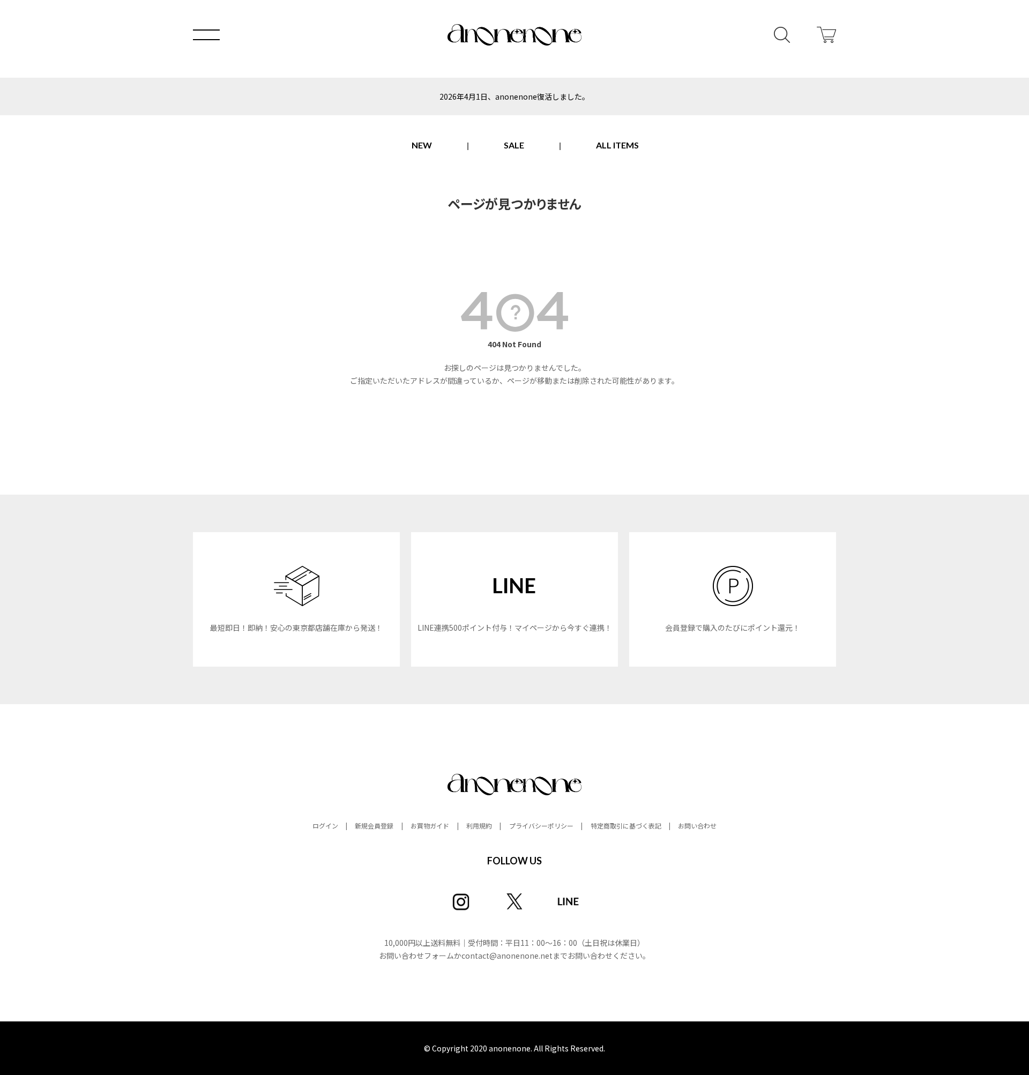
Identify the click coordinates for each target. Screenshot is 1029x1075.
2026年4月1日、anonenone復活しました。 (514, 96)
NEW (422, 145)
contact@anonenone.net (507, 955)
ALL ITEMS (617, 145)
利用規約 (479, 825)
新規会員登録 (374, 825)
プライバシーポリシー (541, 825)
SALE (514, 145)
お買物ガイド (430, 825)
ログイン (325, 825)
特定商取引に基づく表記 (626, 825)
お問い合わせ (697, 825)
